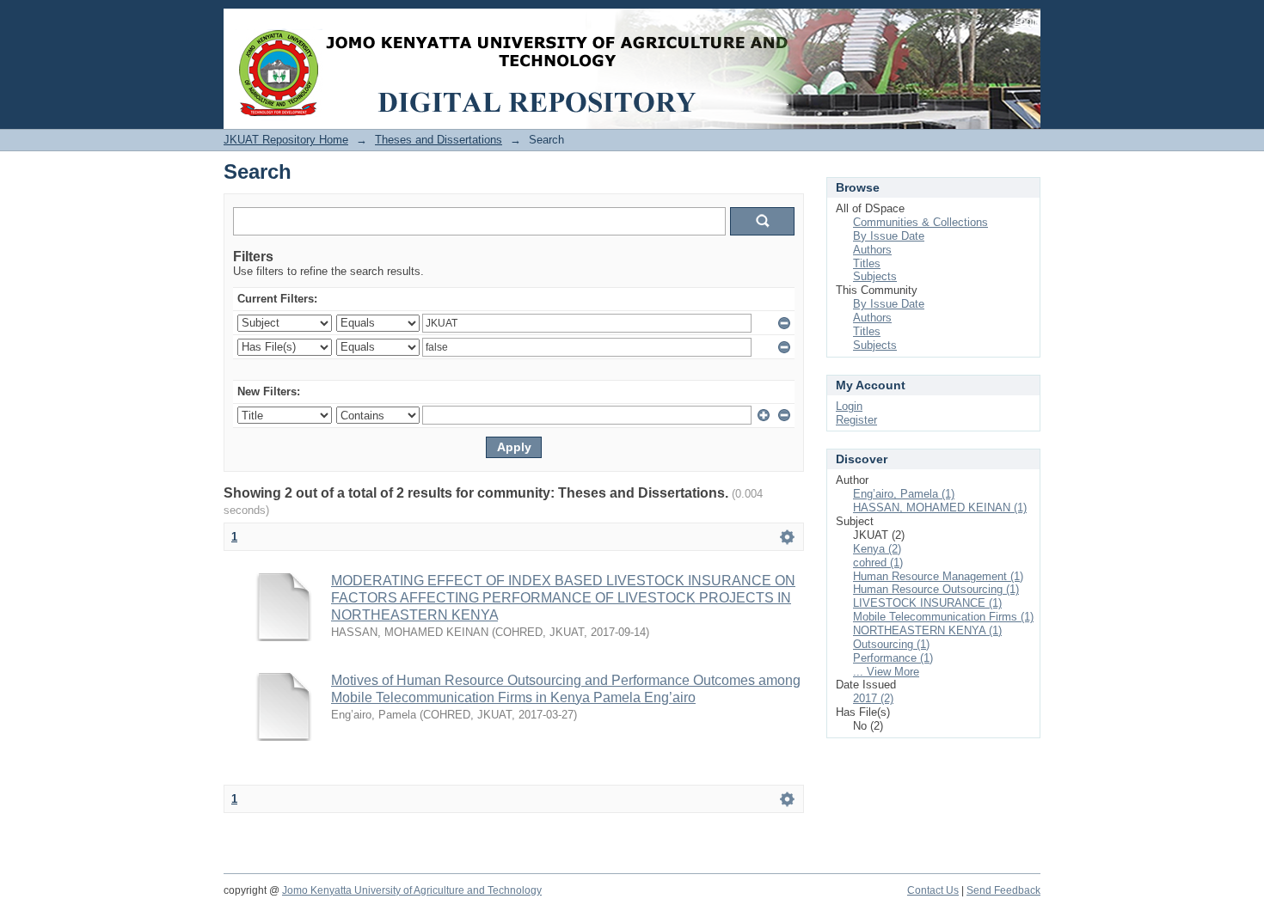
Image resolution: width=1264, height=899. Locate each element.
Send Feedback (1003, 890)
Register (856, 419)
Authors (872, 249)
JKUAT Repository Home (286, 139)
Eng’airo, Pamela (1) (903, 493)
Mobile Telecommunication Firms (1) (943, 616)
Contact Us (933, 890)
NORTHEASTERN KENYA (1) (927, 630)
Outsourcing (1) (891, 644)
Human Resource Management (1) (938, 576)
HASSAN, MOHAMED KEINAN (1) (940, 507)
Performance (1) (893, 657)
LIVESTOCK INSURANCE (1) (927, 602)
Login (1027, 21)
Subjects (875, 276)
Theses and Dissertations (438, 139)
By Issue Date (888, 235)
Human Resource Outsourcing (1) (936, 589)
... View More (886, 671)
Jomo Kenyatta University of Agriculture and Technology (412, 890)
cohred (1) (878, 562)
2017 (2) (873, 698)
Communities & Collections (920, 222)
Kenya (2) (877, 548)
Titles (867, 263)
